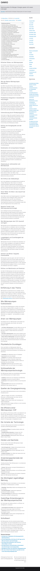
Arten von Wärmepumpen (7, 45)
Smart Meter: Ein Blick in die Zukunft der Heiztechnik (12, 35)
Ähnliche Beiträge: (6, 59)
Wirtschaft (31, 75)
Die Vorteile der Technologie (8, 51)
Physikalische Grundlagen (7, 46)
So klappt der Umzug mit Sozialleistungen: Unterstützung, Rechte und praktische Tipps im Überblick (34, 124)
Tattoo (30, 66)
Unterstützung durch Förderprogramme (9, 28)
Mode (30, 60)
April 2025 (31, 44)
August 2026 (31, 20)
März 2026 (31, 28)
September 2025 (32, 36)
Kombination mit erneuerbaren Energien (9, 31)
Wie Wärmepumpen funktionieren (9, 44)
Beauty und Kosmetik (33, 50)
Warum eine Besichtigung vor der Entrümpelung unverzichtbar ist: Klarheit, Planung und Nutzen (33, 103)
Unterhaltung (31, 70)
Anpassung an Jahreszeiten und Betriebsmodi (10, 32)
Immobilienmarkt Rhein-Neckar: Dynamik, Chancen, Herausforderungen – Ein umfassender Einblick (34, 87)
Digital (30, 52)
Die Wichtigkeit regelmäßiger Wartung (10, 55)
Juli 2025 (31, 38)
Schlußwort (5, 58)
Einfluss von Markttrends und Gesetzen (10, 41)
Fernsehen (31, 54)
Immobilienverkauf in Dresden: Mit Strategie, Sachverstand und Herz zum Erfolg (34, 95)
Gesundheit (31, 56)
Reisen (30, 64)
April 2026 (31, 26)
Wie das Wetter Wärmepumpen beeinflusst (10, 26)
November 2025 (32, 34)
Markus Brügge (5, 18)
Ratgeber (6, 20)
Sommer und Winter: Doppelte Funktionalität (11, 40)
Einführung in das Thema (7, 42)
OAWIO (4, 2)
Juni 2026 (31, 22)
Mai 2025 (31, 42)
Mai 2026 (31, 24)
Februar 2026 (32, 30)
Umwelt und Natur (12, 20)
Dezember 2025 (32, 32)
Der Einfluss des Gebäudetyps (7, 33)
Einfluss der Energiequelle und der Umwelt (10, 30)
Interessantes (32, 58)
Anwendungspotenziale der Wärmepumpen (11, 54)
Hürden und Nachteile (7, 53)
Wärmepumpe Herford (7, 298)
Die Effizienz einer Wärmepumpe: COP (10, 50)
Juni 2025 (31, 40)
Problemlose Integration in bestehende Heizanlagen (11, 27)
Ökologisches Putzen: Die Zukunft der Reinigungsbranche (14, 548)
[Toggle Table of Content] (22, 23)
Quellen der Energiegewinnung (8, 49)
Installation (19, 20)
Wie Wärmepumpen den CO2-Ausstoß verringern (11, 37)
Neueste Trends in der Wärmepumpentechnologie (12, 36)
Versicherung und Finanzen (32, 73)
